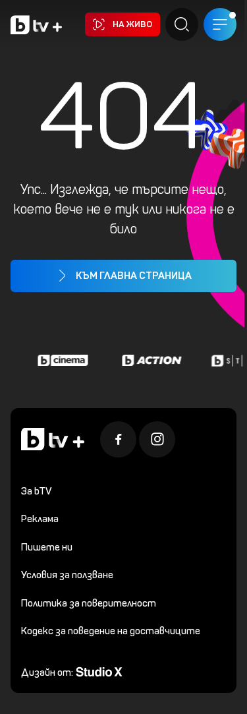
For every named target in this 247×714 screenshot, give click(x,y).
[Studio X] (99, 671)
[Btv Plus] (36, 25)
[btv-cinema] (61, 360)
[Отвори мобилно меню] (220, 24)
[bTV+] (52, 439)
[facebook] (118, 439)
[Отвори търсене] (181, 24)
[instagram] (157, 439)
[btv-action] (150, 360)
